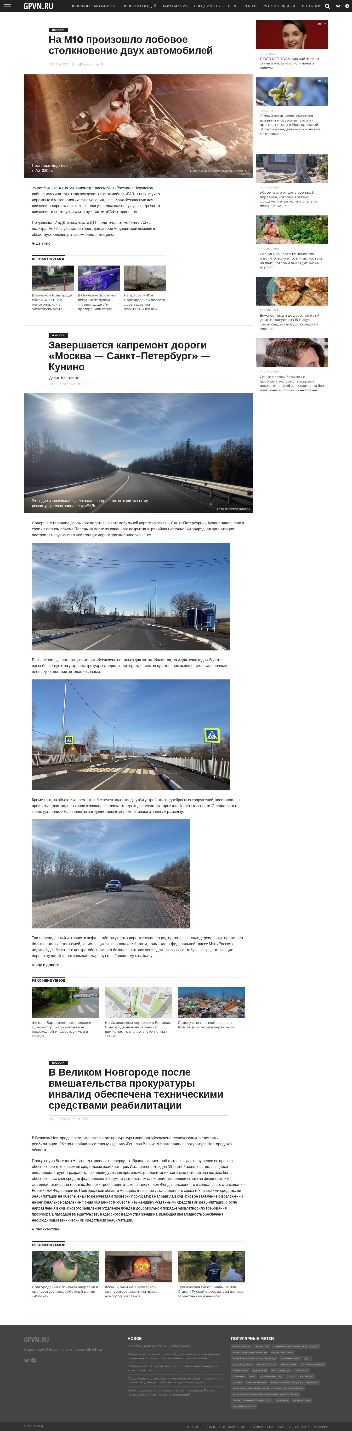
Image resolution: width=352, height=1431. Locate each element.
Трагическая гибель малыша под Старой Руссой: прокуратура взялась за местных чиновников (211, 1291)
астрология (302, 1400)
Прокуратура (47, 1229)
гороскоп (301, 1370)
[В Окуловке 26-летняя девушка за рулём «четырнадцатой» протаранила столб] (99, 289)
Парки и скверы (312, 1364)
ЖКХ (253, 1376)
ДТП (39, 243)
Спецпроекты (207, 6)
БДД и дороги (47, 965)
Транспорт (288, 1364)
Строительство (271, 1376)
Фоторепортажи (279, 6)
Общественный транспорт (252, 1400)
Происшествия (282, 1352)
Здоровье (260, 1370)
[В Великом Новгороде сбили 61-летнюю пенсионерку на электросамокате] (53, 289)
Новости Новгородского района (294, 1382)
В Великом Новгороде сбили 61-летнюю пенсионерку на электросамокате (52, 302)
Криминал (240, 1370)
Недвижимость (244, 1406)
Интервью (311, 6)
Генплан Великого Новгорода (296, 1346)
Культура (306, 1376)
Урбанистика (291, 1358)
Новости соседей (139, 6)
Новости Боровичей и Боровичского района (265, 1394)
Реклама (302, 1427)
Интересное (241, 1346)
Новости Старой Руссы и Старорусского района (268, 1388)
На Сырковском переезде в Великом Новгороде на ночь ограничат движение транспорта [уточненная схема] (138, 1029)
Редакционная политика (270, 1427)
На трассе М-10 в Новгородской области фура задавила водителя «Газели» (144, 302)
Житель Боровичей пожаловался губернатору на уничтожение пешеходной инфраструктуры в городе (61, 1029)
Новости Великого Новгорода (255, 1358)
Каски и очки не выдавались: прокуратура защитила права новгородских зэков (131, 1291)
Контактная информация (224, 1427)
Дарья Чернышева (63, 378)
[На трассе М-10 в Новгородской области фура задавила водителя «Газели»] (145, 289)
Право (237, 1382)
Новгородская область (92, 6)
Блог (232, 6)
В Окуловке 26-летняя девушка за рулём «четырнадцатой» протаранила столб (97, 302)
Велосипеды (280, 1370)
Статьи (250, 6)
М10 (47, 243)
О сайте (193, 1427)
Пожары (239, 1376)
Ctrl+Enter (95, 1349)
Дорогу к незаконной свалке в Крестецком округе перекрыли (206, 1024)
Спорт (291, 1376)
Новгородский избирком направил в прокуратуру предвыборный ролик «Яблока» (65, 1291)
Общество (262, 1346)
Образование (256, 1382)
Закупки (282, 1400)
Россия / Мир (175, 6)
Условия (321, 1427)
